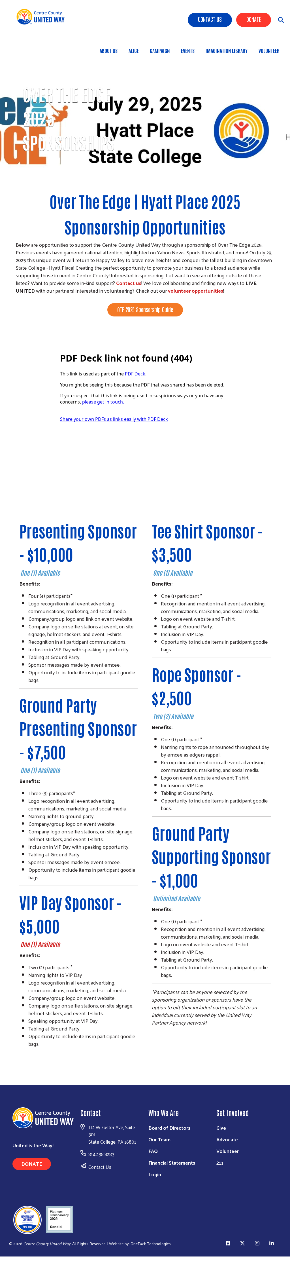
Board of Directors (169, 1127)
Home (33, 175)
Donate (253, 19)
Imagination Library (227, 50)
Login (154, 1174)
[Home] (42, 16)
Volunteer (269, 50)
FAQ (153, 1150)
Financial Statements (171, 1162)
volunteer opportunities (195, 290)
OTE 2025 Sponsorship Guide (145, 309)
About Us (109, 50)
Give (221, 1127)
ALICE (134, 50)
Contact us (128, 283)
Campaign (160, 50)
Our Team (159, 1139)
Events (188, 50)
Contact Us (210, 19)
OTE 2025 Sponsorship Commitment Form (145, 327)
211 (219, 1162)
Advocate (227, 1139)
